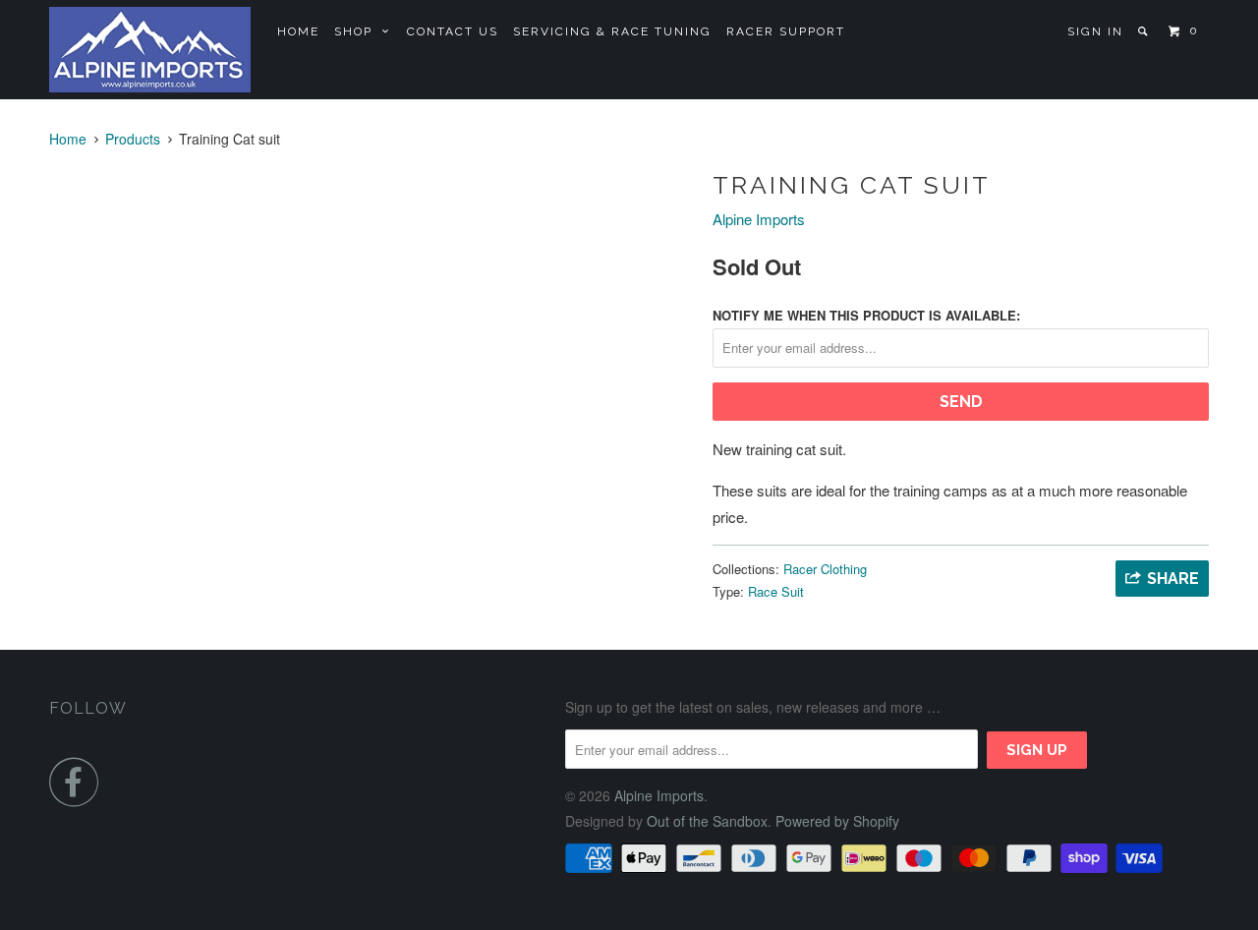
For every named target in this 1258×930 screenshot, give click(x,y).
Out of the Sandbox (707, 821)
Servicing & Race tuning (612, 31)
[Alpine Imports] (150, 49)
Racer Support (785, 31)
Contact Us (452, 31)
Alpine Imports (759, 218)
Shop (358, 31)
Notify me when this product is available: (866, 315)
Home (298, 31)
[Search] (1144, 31)
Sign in (1095, 31)
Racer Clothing (825, 568)
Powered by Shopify (837, 821)
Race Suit (776, 591)
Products (132, 138)
